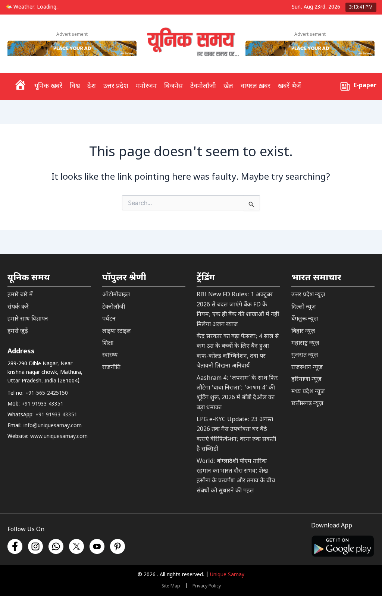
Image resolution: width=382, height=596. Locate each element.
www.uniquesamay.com (59, 436)
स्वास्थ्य (110, 355)
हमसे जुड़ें (17, 331)
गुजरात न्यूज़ (304, 355)
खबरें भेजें (289, 86)
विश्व (75, 86)
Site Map (171, 586)
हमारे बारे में (20, 295)
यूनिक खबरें (48, 86)
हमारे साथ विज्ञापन (27, 319)
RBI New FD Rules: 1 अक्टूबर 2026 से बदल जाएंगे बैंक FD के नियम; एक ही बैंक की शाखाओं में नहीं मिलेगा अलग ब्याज (238, 309)
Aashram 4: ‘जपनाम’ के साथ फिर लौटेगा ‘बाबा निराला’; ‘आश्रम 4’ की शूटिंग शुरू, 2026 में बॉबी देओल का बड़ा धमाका (237, 393)
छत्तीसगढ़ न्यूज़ (307, 404)
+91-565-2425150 (46, 393)
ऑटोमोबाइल (116, 295)
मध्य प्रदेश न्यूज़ (308, 392)
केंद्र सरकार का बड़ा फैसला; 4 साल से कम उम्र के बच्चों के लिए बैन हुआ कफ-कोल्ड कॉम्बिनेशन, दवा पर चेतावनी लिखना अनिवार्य (238, 351)
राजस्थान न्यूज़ (307, 368)
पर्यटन (109, 319)
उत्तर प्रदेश (115, 86)
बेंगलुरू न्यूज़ (304, 319)
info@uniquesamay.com (53, 425)
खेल (228, 86)
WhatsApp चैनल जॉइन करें (263, 548)
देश (91, 86)
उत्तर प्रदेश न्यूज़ (308, 295)
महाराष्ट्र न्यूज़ (305, 343)
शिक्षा (107, 343)
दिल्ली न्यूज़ (303, 307)
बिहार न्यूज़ (303, 331)
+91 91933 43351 (42, 404)
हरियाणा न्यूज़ (306, 380)
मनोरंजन (146, 86)
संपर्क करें (18, 307)
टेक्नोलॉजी (203, 86)
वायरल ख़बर (255, 86)
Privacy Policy (206, 586)
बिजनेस (173, 86)
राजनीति (111, 368)
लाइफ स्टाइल (116, 331)
